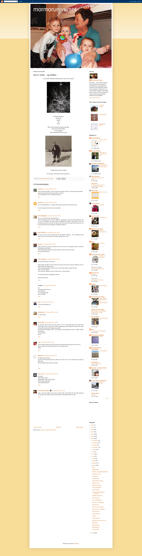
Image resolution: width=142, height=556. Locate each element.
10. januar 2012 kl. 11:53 (50, 202)
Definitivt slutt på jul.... (98, 495)
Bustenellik (41, 322)
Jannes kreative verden (97, 254)
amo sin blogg (42, 259)
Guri (39, 342)
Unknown (40, 202)
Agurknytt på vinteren (97, 480)
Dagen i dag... (96, 483)
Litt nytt (101, 336)
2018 (92, 425)
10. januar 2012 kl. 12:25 (49, 244)
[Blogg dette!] (59, 179)
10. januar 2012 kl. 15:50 (51, 322)
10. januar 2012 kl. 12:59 (51, 312)
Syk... (100, 369)
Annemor (40, 189)
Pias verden (94, 190)
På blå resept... (96, 511)
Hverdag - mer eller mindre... (99, 368)
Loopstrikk (101, 204)
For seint (93, 394)
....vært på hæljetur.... (101, 106)
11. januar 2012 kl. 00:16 (50, 355)
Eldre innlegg (79, 427)
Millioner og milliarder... (98, 502)
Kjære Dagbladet (96, 487)
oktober (94, 445)
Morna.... (94, 516)
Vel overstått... (95, 529)
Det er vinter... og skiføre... (99, 509)
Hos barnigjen (95, 316)
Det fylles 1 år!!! (96, 474)
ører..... (94, 467)
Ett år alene (102, 243)
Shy (39, 302)
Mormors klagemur (96, 267)
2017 (92, 427)
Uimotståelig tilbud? (102, 124)
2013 (92, 436)
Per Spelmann (96, 498)
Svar (39, 197)
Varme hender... (96, 518)
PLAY (92, 241)
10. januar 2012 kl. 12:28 (49, 285)
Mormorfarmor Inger (43, 390)
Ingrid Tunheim (42, 232)
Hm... (92, 329)
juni (93, 454)
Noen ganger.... (96, 478)
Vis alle (107, 398)
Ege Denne (94, 183)
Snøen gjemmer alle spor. (97, 280)
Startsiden (58, 427)
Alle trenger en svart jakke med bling (103, 154)
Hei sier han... (95, 504)
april (93, 458)
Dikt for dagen (95, 393)
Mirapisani (94, 278)
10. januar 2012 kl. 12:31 (47, 302)
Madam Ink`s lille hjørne (97, 309)
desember (95, 440)
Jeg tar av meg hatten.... (98, 507)
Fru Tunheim (94, 362)
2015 (92, 431)
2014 (92, 434)
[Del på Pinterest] (65, 179)
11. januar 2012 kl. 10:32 (58, 390)
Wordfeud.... (95, 522)
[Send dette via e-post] (57, 179)
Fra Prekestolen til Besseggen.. (98, 331)
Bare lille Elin (95, 273)
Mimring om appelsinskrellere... (100, 471)
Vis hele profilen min (94, 97)
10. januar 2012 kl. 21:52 (47, 342)
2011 (92, 533)
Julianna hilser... (96, 513)
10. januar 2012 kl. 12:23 (53, 232)
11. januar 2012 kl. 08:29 (51, 374)
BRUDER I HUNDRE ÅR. (98, 163)
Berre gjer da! (95, 525)
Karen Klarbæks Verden (98, 297)
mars (93, 460)
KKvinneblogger (42, 215)
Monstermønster (96, 151)
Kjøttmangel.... (96, 469)
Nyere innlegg (37, 427)
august (94, 449)
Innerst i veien (95, 216)
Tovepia (40, 244)
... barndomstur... (103, 114)
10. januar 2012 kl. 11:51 (50, 189)
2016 (92, 429)
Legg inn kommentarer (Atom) (48, 430)
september (95, 447)
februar (94, 463)
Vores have (41, 374)
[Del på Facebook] (63, 179)
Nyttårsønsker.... (96, 527)
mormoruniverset (55, 9)
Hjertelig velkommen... (96, 363)
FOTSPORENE (103, 350)
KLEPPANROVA (95, 138)
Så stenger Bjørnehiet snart (97, 268)
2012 (92, 438)
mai (93, 456)
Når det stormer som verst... (99, 520)
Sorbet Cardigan (103, 285)
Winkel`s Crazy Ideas (97, 229)
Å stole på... (95, 476)
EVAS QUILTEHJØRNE (97, 335)
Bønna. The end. (103, 192)
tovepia (93, 284)
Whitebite (40, 355)
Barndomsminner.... (97, 485)
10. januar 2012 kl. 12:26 (52, 259)
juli (93, 452)
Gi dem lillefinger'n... (97, 500)
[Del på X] (61, 179)
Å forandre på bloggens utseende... (98, 492)
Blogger (77, 543)
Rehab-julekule (102, 217)
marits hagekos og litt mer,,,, (99, 380)
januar (94, 465)
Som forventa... (96, 489)
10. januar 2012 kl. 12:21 (53, 215)
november (95, 442)
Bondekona (41, 312)
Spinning (93, 274)
